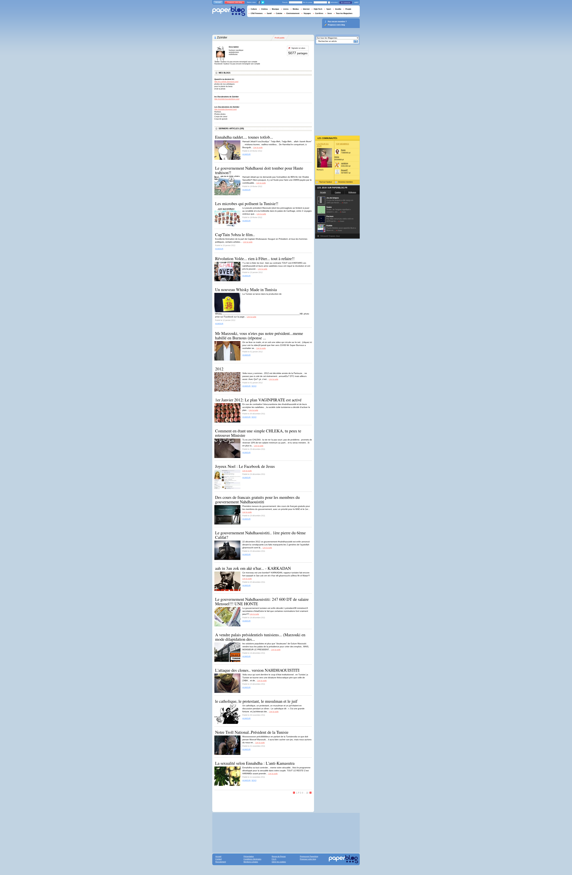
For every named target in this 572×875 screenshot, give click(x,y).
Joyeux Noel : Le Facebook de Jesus (245, 466)
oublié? (356, 2)
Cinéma (264, 9)
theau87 (344, 170)
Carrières (319, 13)
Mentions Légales (251, 862)
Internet (306, 9)
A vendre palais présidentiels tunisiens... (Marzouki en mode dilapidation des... (260, 637)
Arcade (323, 192)
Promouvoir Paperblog (309, 856)
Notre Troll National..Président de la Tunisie (251, 732)
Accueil (218, 2)
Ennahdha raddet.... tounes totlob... (244, 137)
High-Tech (318, 9)
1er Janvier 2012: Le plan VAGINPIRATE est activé (258, 400)
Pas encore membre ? (337, 22)
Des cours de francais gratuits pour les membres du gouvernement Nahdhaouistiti (257, 499)
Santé (269, 13)
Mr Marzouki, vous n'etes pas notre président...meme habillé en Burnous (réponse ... (259, 335)
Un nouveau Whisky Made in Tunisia (246, 289)
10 (307, 793)
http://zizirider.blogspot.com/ (225, 109)
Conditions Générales (252, 859)
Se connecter (345, 2)
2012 (219, 369)
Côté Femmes (257, 13)
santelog (344, 163)
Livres (286, 9)
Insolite (338, 9)
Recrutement (220, 862)
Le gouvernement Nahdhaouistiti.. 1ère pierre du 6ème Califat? (260, 535)
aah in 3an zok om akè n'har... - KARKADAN (253, 568)
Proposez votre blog (234, 2)
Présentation (249, 856)
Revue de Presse (279, 856)
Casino (338, 192)
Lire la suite (258, 148)
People (348, 9)
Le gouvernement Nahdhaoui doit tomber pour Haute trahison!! (259, 170)
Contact (218, 859)
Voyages (307, 13)
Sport (328, 9)
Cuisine (279, 13)
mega (336, 157)
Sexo (329, 13)
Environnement (292, 13)
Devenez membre (345, 182)
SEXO (253, 386)
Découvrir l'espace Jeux (330, 236)
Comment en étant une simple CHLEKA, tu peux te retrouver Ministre (258, 433)
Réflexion (352, 192)
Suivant (310, 793)
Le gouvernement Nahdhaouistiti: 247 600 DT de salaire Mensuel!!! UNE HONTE (262, 601)
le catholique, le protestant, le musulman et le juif (256, 701)
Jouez (345, 203)
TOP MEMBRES (342, 144)
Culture (254, 9)
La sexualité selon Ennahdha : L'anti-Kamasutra (254, 763)
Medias (296, 9)
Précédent (294, 793)
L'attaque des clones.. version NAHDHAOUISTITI (257, 670)
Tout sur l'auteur (325, 182)
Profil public (280, 38)
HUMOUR (246, 154)
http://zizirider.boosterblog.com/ (226, 99)
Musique (275, 9)
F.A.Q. (274, 859)
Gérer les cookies (279, 862)
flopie (343, 150)
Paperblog (228, 11)
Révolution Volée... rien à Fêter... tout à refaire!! (254, 258)
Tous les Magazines (344, 13)
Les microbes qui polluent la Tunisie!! (246, 203)
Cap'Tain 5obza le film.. (235, 234)
